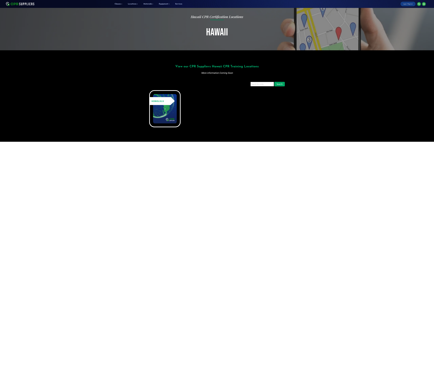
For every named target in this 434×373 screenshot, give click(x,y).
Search (280, 84)
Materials (147, 4)
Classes (118, 4)
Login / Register (408, 4)
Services (178, 4)
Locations (132, 4)
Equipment (163, 4)
